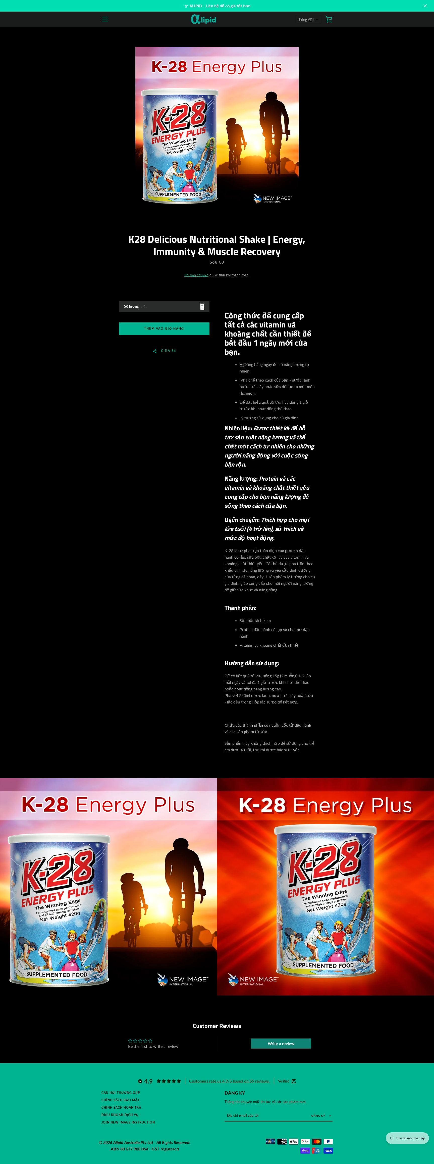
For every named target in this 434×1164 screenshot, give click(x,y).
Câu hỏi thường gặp (120, 1093)
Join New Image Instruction (128, 1122)
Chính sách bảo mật (120, 1100)
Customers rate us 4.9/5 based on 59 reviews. (229, 1080)
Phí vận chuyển (196, 275)
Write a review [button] (281, 1043)
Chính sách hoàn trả (121, 1107)
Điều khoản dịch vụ (120, 1115)
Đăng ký (235, 1093)
